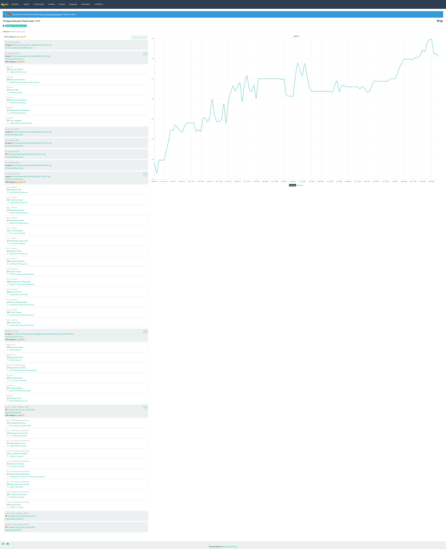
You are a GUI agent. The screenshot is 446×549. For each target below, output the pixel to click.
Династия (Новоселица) (19, 213)
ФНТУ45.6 (18, 31)
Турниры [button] (14, 4)
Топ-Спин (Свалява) (17, 233)
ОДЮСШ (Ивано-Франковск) (21, 123)
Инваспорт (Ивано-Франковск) (22, 305)
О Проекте (99, 4)
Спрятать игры (138, 37)
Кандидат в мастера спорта (16, 26)
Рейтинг (292, 185)
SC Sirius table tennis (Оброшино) (19, 48)
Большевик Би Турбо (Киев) (20, 425)
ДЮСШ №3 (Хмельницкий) (20, 391)
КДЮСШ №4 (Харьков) (19, 192)
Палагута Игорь (230, 546)
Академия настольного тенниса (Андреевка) (27, 477)
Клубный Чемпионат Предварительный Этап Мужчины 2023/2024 (43, 334)
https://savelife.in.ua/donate (50, 14)
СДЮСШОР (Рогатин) (18, 72)
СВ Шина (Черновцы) (18, 103)
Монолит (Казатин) (17, 497)
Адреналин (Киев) (13, 412)
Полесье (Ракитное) (14, 59)
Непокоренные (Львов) (19, 294)
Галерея (51, 4)
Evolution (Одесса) (17, 466)
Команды (73, 4)
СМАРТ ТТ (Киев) (16, 507)
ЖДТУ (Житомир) (16, 487)
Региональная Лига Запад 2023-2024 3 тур (27, 154)
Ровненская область (14, 519)
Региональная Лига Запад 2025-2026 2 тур (33, 45)
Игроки (62, 4)
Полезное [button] (85, 4)
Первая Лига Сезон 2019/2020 (21, 527)
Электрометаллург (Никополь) (22, 325)
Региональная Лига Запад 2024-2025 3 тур (32, 56)
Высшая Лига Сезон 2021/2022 (22, 516)
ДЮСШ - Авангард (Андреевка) (22, 274)
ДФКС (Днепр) (15, 350)
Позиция (300, 185)
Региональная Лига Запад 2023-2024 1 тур (32, 176)
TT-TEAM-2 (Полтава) (18, 436)
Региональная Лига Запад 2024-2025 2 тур (33, 132)
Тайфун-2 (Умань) (16, 456)
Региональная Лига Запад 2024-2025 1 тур (33, 143)
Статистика (39, 4)
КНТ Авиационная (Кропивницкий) (23, 370)
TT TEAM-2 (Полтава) (18, 380)
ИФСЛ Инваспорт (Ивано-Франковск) (24, 82)
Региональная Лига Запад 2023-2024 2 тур (33, 165)
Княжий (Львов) (16, 92)
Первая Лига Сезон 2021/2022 (21, 409)
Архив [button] (26, 4)
